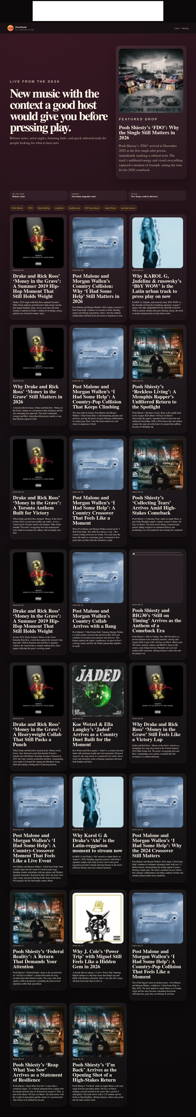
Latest (177, 28)
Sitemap (185, 28)
